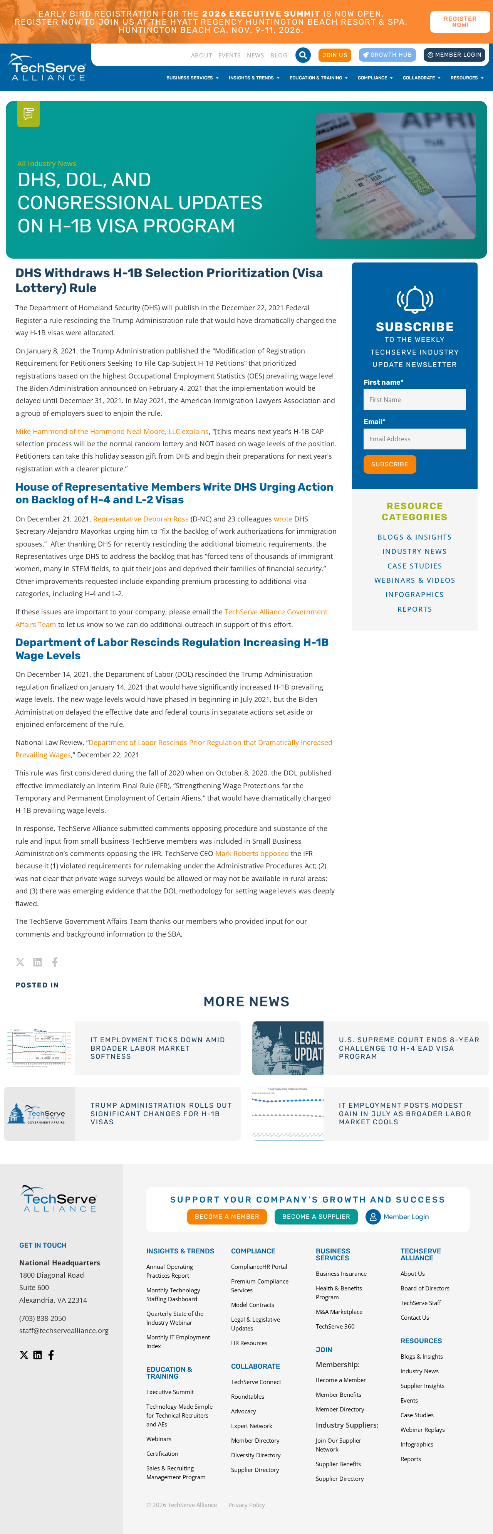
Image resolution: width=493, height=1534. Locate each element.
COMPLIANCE (253, 1251)
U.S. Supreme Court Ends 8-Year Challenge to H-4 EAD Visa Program (409, 1048)
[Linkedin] (37, 962)
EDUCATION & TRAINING (169, 1373)
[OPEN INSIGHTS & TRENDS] (278, 77)
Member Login (406, 1217)
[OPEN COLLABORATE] (439, 77)
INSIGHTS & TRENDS (180, 1251)
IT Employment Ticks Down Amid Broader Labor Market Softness (158, 1048)
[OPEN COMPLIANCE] (391, 77)
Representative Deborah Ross (141, 518)
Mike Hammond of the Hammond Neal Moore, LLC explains (112, 431)
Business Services (333, 1254)
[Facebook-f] (55, 962)
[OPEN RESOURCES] (482, 77)
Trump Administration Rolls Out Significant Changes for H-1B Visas (161, 1113)
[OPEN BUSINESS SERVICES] (217, 77)
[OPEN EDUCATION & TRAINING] (346, 77)
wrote (283, 518)
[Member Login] (373, 1217)
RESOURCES (421, 1341)
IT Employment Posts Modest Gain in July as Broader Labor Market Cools (405, 1113)
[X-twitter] (20, 962)
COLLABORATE (255, 1366)
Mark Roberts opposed (252, 853)
